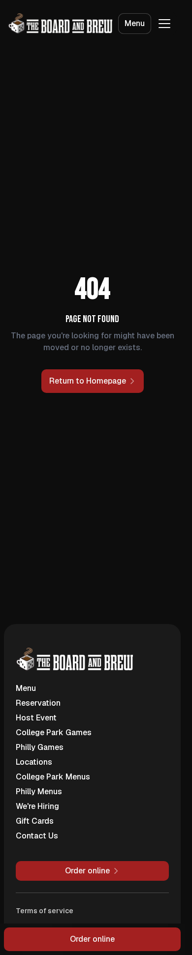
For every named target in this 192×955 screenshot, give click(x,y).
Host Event (36, 718)
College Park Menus (53, 777)
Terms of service (44, 910)
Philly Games (40, 747)
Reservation (38, 703)
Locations (34, 762)
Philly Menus (39, 791)
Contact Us (37, 836)
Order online (92, 939)
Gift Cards (35, 821)
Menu (135, 23)
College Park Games (54, 732)
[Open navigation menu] (164, 23)
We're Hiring (37, 806)
